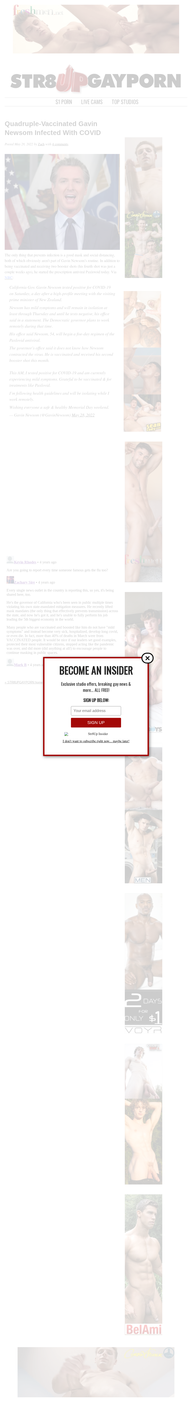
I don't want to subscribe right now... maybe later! (96, 741)
